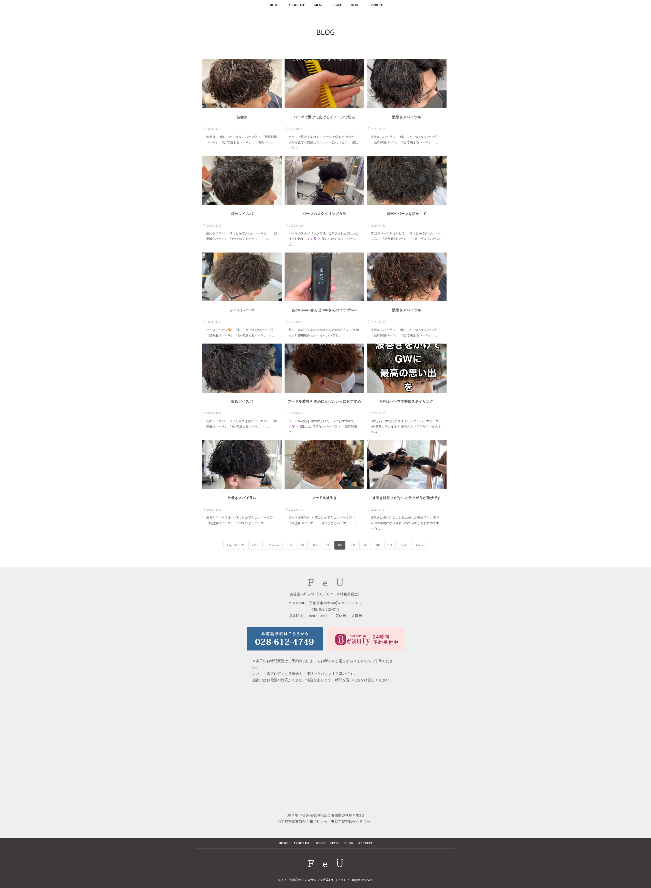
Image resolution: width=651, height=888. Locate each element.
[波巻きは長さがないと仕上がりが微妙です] (407, 464)
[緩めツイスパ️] (242, 180)
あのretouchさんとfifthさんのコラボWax (324, 310)
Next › (404, 545)
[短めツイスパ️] (242, 368)
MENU (318, 5)
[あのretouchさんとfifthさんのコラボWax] (324, 277)
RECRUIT (375, 5)
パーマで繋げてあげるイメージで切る (324, 117)
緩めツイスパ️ (242, 214)
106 (327, 545)
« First (255, 545)
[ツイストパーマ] (242, 277)
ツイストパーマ (242, 310)
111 (390, 545)
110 (378, 545)
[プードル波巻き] (324, 464)
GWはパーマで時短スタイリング (406, 402)
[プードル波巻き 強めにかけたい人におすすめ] (324, 368)
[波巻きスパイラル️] (407, 83)
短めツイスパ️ (242, 402)
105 (315, 545)
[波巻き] (242, 83)
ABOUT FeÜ (296, 5)
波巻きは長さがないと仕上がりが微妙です (406, 498)
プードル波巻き (324, 498)
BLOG (355, 5)
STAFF (337, 5)
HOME (274, 5)
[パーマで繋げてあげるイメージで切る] (324, 83)
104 (302, 545)
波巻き (242, 117)
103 (289, 545)
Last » (419, 545)
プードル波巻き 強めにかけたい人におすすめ (324, 402)
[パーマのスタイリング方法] (324, 180)
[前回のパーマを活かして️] (407, 180)
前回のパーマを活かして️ (406, 214)
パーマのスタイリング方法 (324, 214)
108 (352, 545)
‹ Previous (273, 545)
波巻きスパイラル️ (406, 117)
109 (365, 545)
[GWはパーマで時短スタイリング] (407, 368)
